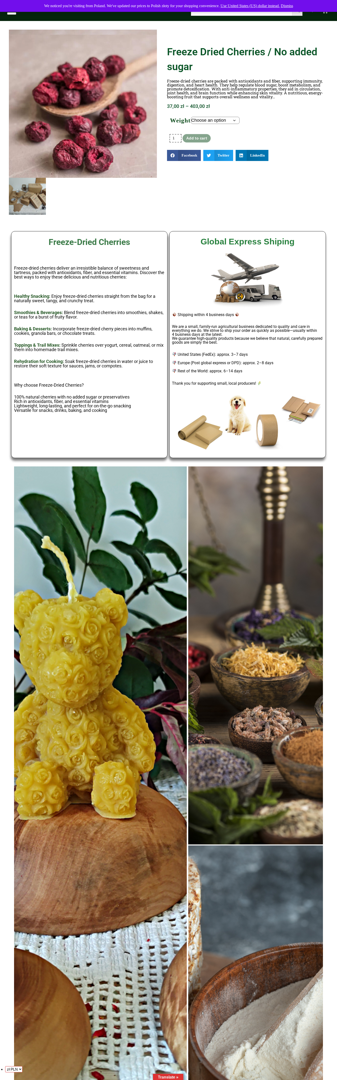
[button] (184, 155)
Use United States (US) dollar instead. (250, 6)
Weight (180, 120)
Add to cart (196, 138)
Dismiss (287, 6)
